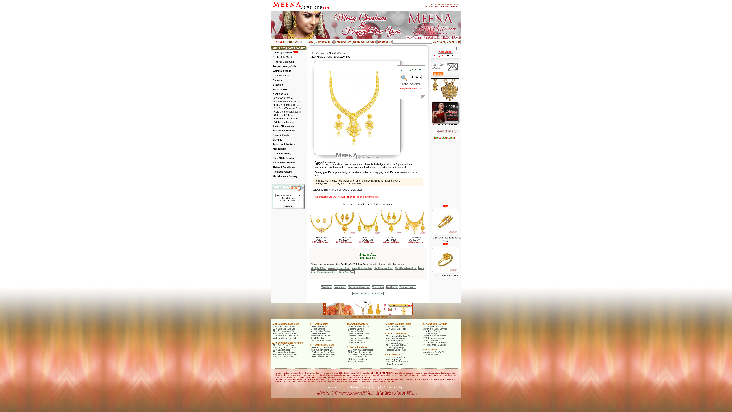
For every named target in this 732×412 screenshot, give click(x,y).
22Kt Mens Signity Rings (397, 343)
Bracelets (278, 85)
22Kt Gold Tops (430, 333)
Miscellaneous (430, 349)
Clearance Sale (281, 75)
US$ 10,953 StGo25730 (415, 238)
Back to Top (377, 293)
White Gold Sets (282, 122)
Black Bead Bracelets (396, 364)
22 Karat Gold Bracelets (398, 324)
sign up (444, 6)
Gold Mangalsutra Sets (286, 111)
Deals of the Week (282, 57)
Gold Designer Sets (383, 268)
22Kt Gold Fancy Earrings (435, 329)
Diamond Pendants (357, 331)
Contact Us (385, 42)
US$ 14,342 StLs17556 (321, 238)
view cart (453, 6)
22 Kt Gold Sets (282, 98)
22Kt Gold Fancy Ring (447, 262)
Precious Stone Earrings (434, 345)
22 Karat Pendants (357, 347)
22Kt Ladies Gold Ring (396, 345)
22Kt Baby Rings (393, 359)
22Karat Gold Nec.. (391, 242)
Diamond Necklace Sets (359, 338)
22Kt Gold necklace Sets (284, 329)
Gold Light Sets (282, 115)
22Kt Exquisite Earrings (434, 338)
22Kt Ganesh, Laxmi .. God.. (361, 352)
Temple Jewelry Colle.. (285, 66)
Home (310, 42)
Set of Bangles (317, 338)
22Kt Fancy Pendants (358, 357)
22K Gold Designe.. (368, 242)
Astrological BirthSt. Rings (435, 352)
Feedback (365, 293)
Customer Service (364, 42)
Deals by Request (282, 52)
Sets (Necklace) (319, 53)
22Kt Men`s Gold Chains (284, 352)
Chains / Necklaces (283, 126)
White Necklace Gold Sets (285, 338)
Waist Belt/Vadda (282, 71)
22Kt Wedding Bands (395, 341)
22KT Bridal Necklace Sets (285, 333)
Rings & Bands (281, 135)
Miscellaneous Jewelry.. (286, 176)
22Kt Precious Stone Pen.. (323, 352)
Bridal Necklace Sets (285, 105)
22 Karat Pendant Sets (322, 345)
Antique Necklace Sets (286, 101)
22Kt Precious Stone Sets (284, 331)
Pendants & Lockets (284, 144)
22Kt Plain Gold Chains (283, 357)
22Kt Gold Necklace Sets (285, 324)
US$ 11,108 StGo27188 (391, 238)
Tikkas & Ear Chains (284, 167)
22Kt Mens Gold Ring (395, 338)
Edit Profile (392, 287)
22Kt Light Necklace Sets (284, 326)
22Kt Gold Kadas (318, 333)
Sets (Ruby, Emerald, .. (285, 130)
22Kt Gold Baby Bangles (397, 361)
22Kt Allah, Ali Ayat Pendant (360, 350)
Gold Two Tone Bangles (321, 340)
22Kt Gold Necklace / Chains (287, 342)
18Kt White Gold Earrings (435, 342)
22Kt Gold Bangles (319, 326)
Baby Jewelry (392, 354)
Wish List (326, 287)
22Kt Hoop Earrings (432, 331)
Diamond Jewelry (282, 153)
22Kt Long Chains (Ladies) (285, 347)
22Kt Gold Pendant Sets (322, 357)
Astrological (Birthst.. (284, 162)
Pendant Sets (280, 89)
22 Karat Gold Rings (396, 333)
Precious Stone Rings (396, 350)
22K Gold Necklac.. (344, 242)
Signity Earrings (430, 340)
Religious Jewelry (282, 172)
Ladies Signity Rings (395, 347)
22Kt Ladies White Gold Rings (399, 336)
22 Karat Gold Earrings (434, 324)
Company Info (324, 42)
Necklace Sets (281, 94)
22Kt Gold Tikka (430, 354)
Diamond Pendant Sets (358, 333)
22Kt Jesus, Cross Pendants (361, 354)
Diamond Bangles (356, 340)
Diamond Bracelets (357, 342)
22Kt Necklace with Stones (285, 354)
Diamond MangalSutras (359, 326)
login (437, 6)
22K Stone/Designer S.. (286, 108)
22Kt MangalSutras (281, 350)
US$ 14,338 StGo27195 (345, 238)
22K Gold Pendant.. (321, 242)
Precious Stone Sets (285, 118)
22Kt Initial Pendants (357, 359)
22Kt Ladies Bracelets (396, 326)
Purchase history (408, 287)
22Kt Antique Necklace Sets (285, 336)
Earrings (277, 139)
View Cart (439, 42)
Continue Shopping (358, 287)
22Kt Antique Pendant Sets (323, 354)
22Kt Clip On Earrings (433, 326)
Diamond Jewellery (357, 324)
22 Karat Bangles (319, 324)
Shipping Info (343, 42)
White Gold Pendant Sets (322, 350)
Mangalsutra (279, 149)
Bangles (277, 80)
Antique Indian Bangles (321, 331)
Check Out (453, 42)
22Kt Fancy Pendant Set (322, 347)
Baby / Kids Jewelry (283, 158)
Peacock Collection (283, 61)
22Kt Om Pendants (357, 361)
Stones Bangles (318, 329)
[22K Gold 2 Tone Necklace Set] (354, 146)
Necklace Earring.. (415, 242)
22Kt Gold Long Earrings (434, 336)
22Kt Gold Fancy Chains (284, 345)
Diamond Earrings (356, 329)
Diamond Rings (355, 336)
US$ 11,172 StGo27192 (368, 238)
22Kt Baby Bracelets (395, 357)
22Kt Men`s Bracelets (396, 329)
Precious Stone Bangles (322, 336)
